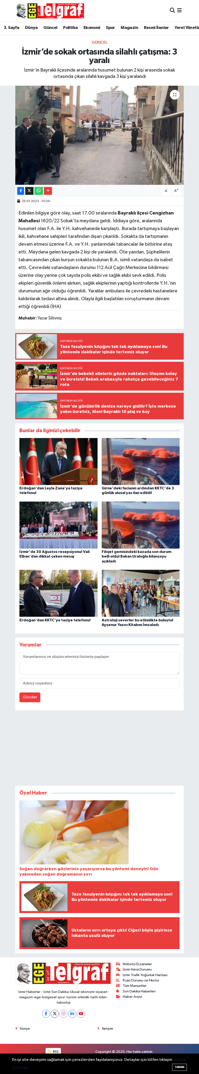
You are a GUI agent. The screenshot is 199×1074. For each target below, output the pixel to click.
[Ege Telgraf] (50, 11)
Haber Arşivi (132, 997)
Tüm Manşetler (135, 986)
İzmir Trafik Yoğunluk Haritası (145, 975)
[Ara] (172, 11)
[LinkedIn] (72, 1014)
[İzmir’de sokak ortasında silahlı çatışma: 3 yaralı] (99, 135)
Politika (70, 28)
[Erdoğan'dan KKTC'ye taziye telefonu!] (58, 593)
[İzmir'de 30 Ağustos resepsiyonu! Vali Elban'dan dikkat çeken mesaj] (58, 525)
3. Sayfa (11, 28)
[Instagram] (63, 1014)
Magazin (129, 28)
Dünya (31, 28)
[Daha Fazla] (48, 191)
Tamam (179, 1067)
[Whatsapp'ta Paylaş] (38, 191)
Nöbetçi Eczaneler (137, 964)
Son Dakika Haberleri (139, 991)
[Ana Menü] (179, 11)
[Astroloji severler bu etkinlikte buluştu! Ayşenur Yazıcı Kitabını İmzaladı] (141, 593)
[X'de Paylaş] (29, 191)
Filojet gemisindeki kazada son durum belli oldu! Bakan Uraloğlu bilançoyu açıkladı (136, 556)
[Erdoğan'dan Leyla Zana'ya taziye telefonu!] (58, 461)
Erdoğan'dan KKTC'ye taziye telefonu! (55, 620)
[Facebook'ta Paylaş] (20, 191)
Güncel (50, 28)
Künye (25, 1028)
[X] (55, 1014)
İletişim (107, 1028)
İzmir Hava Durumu (137, 969)
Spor (110, 28)
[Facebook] (46, 1014)
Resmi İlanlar (156, 28)
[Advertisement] (99, 749)
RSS (55, 1052)
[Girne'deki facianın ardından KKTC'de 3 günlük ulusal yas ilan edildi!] (141, 461)
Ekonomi (91, 28)
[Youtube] (81, 1014)
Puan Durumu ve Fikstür (141, 980)
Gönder (30, 697)
